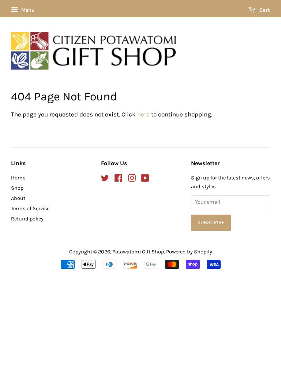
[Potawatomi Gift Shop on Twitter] (105, 180)
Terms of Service (30, 208)
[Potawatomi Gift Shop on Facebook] (118, 180)
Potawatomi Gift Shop (138, 252)
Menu (27, 10)
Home (18, 178)
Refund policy (27, 219)
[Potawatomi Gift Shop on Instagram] (132, 180)
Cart (264, 10)
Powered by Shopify (189, 252)
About (18, 198)
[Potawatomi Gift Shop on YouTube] (145, 180)
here (143, 114)
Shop (17, 188)
